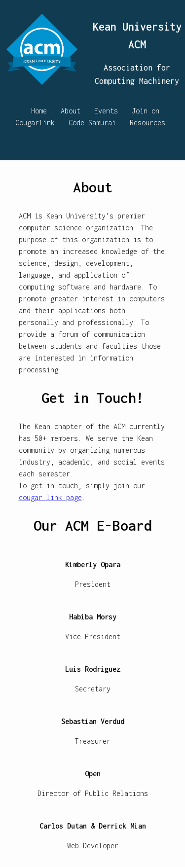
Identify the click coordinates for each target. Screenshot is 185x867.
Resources (147, 122)
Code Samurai (92, 122)
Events (106, 111)
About (70, 111)
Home (39, 111)
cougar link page (50, 497)
